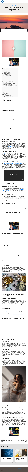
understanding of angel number (18, 314)
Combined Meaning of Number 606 (8, 80)
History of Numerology (6, 71)
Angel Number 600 (6, 93)
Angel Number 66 (6, 92)
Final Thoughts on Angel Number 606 (8, 95)
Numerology (14, 5)
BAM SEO (19, 468)
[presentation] (7, 453)
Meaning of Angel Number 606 (7, 77)
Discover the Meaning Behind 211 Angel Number (21, 440)
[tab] (12, 462)
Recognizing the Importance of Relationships (9, 83)
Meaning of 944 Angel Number (6, 458)
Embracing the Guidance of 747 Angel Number (6, 440)
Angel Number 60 (6, 91)
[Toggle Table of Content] (16, 68)
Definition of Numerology (7, 70)
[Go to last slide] (1, 455)
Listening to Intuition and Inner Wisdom (9, 82)
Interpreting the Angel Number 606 (8, 81)
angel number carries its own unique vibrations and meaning (13, 163)
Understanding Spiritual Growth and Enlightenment (10, 85)
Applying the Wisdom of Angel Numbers (9, 96)
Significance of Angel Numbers (8, 76)
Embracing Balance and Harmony (8, 84)
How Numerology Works (7, 72)
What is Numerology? (6, 69)
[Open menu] (26, 1)
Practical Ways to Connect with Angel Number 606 (10, 86)
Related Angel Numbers (6, 90)
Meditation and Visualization (7, 87)
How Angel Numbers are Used (7, 75)
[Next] (26, 455)
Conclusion (4, 94)
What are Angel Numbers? (7, 74)
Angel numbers (10, 146)
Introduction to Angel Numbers (7, 73)
